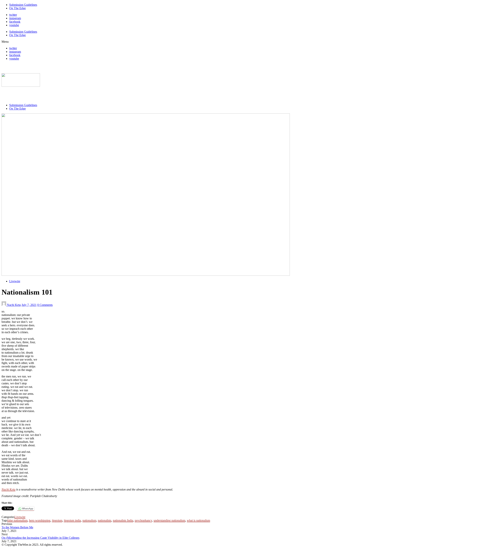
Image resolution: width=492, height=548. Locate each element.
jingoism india (72, 520)
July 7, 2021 (29, 304)
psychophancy (143, 520)
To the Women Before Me (17, 527)
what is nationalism (198, 520)
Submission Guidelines (23, 4)
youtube (14, 25)
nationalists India (123, 520)
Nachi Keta (14, 304)
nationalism (89, 520)
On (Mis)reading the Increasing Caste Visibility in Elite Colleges (40, 537)
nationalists (104, 520)
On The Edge (17, 8)
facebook (14, 21)
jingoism (57, 520)
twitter (13, 14)
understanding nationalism (169, 520)
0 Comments (45, 304)
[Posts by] (4, 304)
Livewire (14, 281)
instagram (15, 18)
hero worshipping (39, 520)
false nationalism (17, 520)
